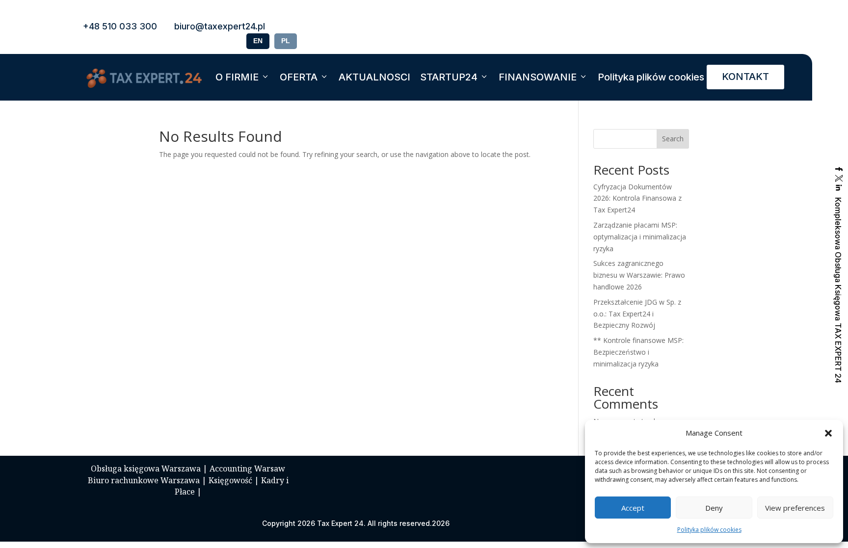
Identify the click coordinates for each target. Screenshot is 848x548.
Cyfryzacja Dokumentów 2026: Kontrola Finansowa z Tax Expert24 (637, 198)
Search (673, 138)
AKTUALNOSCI (374, 77)
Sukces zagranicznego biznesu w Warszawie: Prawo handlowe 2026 (639, 275)
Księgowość (230, 480)
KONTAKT (745, 76)
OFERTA (299, 77)
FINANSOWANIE (538, 77)
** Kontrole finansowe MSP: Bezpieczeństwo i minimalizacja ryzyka (638, 352)
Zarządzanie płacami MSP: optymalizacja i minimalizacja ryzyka (639, 236)
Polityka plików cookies (709, 529)
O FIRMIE (237, 77)
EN (258, 41)
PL (285, 41)
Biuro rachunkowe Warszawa (144, 480)
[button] (828, 433)
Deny (714, 508)
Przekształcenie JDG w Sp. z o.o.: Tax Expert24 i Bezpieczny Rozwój (637, 313)
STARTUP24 (448, 77)
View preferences (795, 508)
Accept (632, 508)
